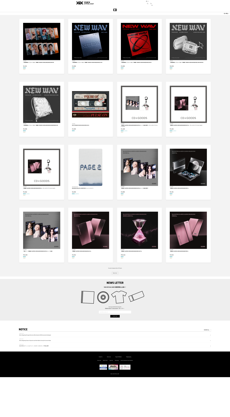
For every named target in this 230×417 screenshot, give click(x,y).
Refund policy (117, 360)
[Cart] (151, 4)
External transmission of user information (127, 360)
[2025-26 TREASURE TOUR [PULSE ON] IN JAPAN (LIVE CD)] (90, 104)
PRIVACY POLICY (108, 308)
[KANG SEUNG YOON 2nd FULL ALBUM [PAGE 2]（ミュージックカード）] (90, 167)
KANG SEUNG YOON (75, 186)
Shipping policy (128, 357)
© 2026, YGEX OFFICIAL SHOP (114, 373)
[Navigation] (152, 5)
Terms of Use (114, 308)
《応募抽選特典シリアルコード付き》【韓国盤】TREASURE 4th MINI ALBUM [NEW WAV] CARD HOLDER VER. (186, 62)
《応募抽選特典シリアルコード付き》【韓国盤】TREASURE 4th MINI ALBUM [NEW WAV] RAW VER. (38, 62)
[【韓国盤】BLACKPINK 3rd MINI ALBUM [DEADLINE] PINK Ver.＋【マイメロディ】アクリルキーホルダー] (41, 167)
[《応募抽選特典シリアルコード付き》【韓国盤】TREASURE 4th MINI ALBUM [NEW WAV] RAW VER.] (41, 41)
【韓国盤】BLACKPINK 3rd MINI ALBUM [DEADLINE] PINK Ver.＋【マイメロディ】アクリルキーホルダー (39, 188)
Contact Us (100, 357)
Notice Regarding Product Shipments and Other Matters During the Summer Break (35, 340)
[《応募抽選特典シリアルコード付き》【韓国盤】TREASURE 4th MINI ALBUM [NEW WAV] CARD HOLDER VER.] (188, 41)
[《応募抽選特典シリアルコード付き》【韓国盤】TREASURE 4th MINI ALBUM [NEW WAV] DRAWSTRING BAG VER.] (41, 104)
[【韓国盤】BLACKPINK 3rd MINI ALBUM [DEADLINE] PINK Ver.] (188, 230)
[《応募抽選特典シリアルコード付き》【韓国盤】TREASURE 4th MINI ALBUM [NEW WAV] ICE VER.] (90, 41)
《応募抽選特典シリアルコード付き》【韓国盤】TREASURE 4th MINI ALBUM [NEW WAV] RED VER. (136, 62)
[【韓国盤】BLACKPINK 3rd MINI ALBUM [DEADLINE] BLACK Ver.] (90, 230)
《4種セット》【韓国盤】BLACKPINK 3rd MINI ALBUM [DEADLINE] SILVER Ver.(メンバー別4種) (37, 251)
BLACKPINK (122, 123)
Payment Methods (118, 357)
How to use (109, 357)
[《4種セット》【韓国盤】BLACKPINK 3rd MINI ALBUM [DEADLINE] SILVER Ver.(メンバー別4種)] (41, 230)
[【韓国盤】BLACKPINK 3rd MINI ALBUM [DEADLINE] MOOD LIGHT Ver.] (139, 230)
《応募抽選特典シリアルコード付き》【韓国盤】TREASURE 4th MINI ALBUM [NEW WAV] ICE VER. (87, 62)
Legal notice (111, 360)
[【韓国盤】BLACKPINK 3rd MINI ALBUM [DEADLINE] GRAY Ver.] (188, 167)
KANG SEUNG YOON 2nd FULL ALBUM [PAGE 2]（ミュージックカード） (83, 188)
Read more (115, 273)
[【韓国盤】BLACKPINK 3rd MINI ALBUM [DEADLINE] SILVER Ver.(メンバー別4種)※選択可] (139, 167)
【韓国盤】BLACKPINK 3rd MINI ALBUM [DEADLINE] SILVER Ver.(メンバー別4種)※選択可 (134, 188)
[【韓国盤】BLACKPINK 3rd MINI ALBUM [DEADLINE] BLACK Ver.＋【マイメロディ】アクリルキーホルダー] (188, 104)
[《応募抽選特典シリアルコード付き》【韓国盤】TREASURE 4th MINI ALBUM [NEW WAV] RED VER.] (139, 41)
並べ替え (226, 13)
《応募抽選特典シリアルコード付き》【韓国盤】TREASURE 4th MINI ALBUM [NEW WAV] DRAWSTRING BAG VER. (40, 125)
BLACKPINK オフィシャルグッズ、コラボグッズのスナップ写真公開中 (34, 346)
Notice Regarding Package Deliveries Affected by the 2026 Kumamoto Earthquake (35, 335)
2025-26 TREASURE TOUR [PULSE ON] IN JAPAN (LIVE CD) (80, 125)
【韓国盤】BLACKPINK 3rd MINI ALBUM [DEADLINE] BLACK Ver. (81, 251)
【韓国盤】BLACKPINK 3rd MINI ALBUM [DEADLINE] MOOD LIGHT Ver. (131, 251)
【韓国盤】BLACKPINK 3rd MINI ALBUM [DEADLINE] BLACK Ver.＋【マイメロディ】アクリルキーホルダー (186, 125)
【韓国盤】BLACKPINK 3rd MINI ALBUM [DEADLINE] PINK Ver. (179, 251)
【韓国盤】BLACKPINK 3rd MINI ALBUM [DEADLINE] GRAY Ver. (179, 188)
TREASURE (24, 61)
